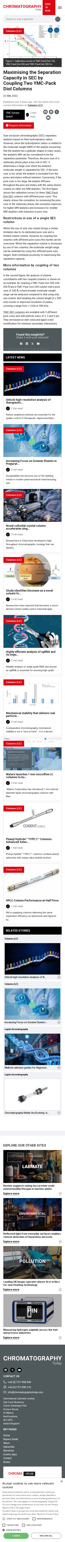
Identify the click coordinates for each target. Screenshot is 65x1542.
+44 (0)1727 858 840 (19, 1382)
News (6, 1443)
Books (6, 1462)
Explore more (11, 1193)
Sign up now (47, 7)
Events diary (10, 1454)
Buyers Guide (10, 1439)
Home (6, 1435)
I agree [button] (16, 1535)
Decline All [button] (46, 1535)
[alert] (32, 1510)
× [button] (61, 1481)
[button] (4, 1519)
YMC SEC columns (14, 312)
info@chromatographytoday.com (25, 1392)
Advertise (8, 1450)
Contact (7, 1458)
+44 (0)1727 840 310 (19, 1387)
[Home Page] (22, 7)
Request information (19, 125)
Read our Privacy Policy (48, 1514)
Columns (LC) (35, 105)
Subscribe (9, 1446)
